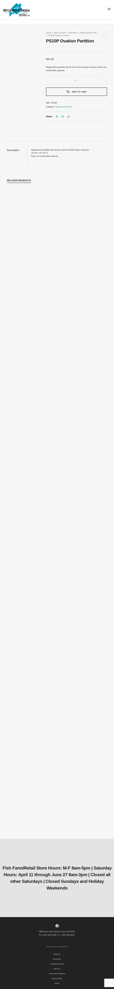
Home (48, 33)
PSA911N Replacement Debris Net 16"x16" (57, 599)
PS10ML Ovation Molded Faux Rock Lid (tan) (57, 372)
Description (13, 150)
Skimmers (73, 33)
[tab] (17, 150)
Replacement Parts (88, 33)
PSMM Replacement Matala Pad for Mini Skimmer (57, 825)
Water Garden (60, 33)
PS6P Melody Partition (57, 285)
